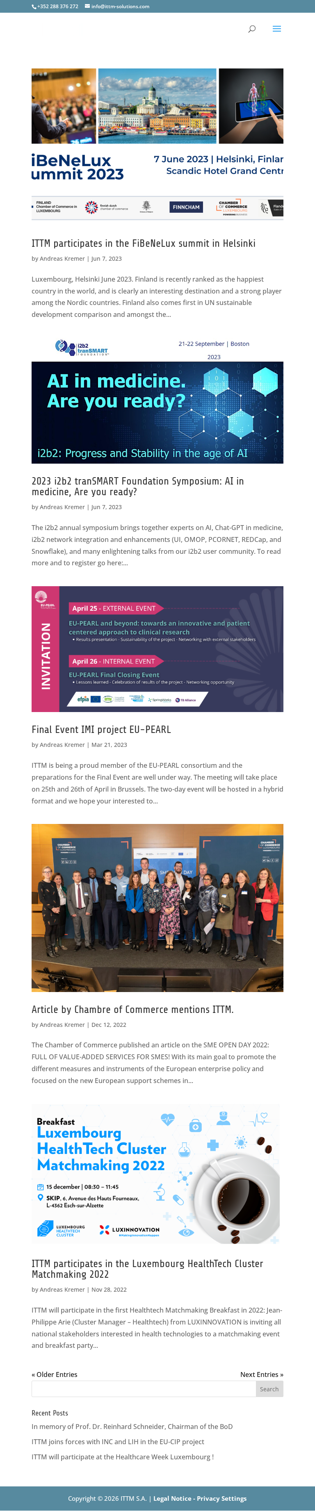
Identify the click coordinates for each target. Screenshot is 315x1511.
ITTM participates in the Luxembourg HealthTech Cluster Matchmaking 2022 (147, 1269)
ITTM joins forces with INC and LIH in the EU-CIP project (118, 1441)
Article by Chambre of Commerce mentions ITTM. (133, 1009)
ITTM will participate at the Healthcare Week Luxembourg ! (123, 1456)
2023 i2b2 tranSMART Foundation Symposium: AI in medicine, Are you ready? (138, 486)
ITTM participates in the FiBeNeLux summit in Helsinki (144, 243)
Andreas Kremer (62, 258)
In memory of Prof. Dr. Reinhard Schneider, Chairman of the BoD (132, 1426)
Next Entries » (261, 1374)
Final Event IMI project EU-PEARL (101, 729)
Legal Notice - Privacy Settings (200, 1498)
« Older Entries (55, 1374)
